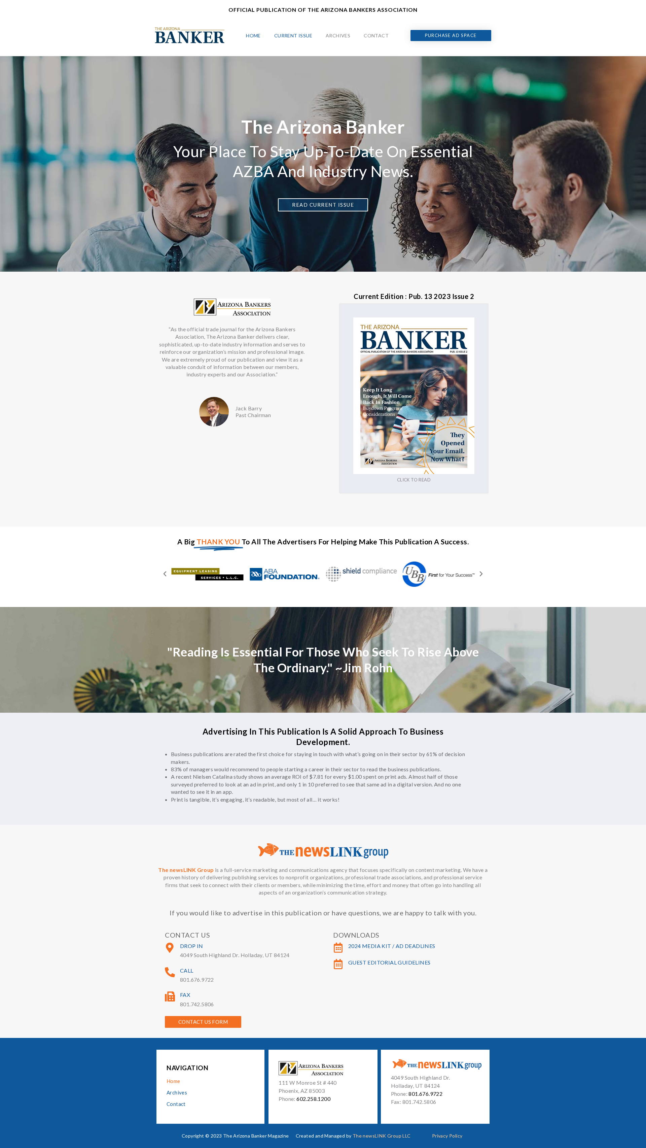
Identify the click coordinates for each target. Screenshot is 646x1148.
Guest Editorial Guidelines (389, 962)
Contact (376, 35)
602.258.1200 (313, 1098)
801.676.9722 (425, 1093)
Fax (185, 994)
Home (253, 35)
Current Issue (293, 35)
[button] (165, 574)
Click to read (414, 479)
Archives (338, 35)
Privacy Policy (447, 1136)
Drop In (191, 946)
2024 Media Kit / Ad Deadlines (391, 946)
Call (186, 970)
